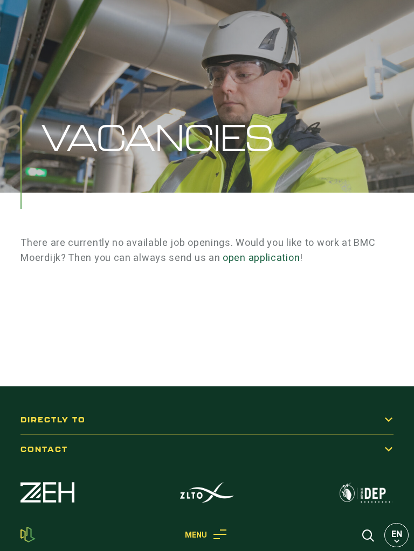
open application (261, 258)
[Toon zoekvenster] (368, 535)
